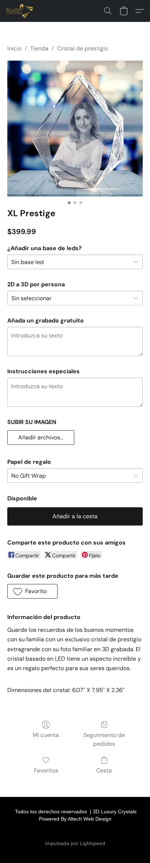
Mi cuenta (46, 735)
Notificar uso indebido (121, 831)
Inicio (14, 48)
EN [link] (30, 831)
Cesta (104, 770)
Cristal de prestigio (82, 48)
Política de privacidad (71, 831)
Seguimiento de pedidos (104, 739)
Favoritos (46, 770)
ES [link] (40, 831)
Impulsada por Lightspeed (75, 843)
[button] (20, 11)
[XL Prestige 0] (75, 128)
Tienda (39, 48)
